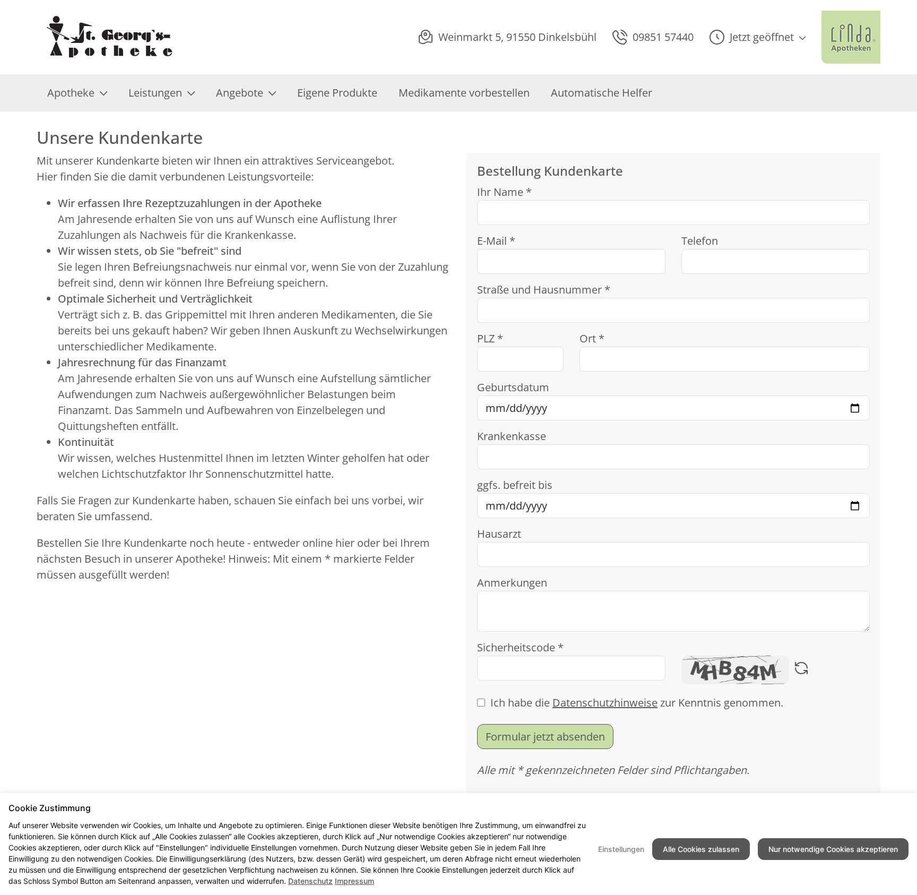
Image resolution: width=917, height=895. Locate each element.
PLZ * (490, 338)
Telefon (699, 241)
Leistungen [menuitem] (155, 92)
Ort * (591, 338)
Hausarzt (499, 534)
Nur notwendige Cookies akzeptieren (833, 849)
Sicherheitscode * (520, 647)
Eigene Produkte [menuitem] (337, 92)
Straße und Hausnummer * (543, 289)
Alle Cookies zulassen (701, 849)
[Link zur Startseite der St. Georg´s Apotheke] (109, 37)
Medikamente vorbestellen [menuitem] (464, 92)
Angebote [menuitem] (239, 92)
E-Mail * (496, 241)
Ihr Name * (504, 192)
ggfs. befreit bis (514, 485)
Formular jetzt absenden (545, 736)
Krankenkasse (511, 436)
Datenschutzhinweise (605, 702)
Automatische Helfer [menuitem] (601, 92)
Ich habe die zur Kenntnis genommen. (636, 702)
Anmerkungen (512, 582)
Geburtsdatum (513, 387)
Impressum (354, 880)
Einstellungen (621, 849)
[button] (758, 37)
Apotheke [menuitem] (70, 92)
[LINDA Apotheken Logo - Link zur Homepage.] (850, 37)
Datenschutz (310, 880)
